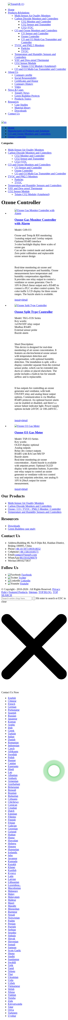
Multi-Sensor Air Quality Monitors (33, 15)
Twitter (22, 577)
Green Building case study (21, 528)
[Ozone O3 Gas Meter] (27, 426)
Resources (13, 101)
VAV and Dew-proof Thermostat (32, 60)
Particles (25, 48)
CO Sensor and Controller (34, 33)
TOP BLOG (44, 592)
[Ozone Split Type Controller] (31, 305)
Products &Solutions (18, 12)
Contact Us (14, 113)
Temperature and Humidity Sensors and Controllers (34, 185)
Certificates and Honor (26, 81)
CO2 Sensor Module (25, 63)
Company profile (23, 75)
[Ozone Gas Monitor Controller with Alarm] (37, 213)
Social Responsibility (25, 78)
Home (11, 9)
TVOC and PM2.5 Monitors (29, 45)
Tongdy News (22, 92)
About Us (13, 72)
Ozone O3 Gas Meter (29, 432)
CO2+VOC (27, 27)
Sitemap (33, 592)
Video (18, 86)
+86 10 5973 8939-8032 (28, 548)
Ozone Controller (30, 36)
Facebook (26, 574)
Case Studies (21, 104)
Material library (23, 107)
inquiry (18, 299)
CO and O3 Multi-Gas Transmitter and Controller (40, 69)
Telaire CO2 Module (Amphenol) (38, 66)
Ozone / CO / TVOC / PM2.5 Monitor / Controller (34, 509)
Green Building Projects (27, 95)
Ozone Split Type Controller (34, 312)
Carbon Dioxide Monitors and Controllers (36, 18)
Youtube (24, 583)
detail (25, 299)
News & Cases (15, 89)
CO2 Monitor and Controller (36, 21)
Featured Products (18, 592)
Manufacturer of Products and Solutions (28, 130)
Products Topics (23, 98)
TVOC (25, 51)
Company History (24, 84)
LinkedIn (25, 580)
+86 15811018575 (28, 551)
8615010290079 (28, 557)
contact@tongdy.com (26, 554)
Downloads (21, 110)
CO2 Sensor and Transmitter (36, 24)
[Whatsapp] (54, 771)
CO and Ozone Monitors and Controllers (36, 30)
